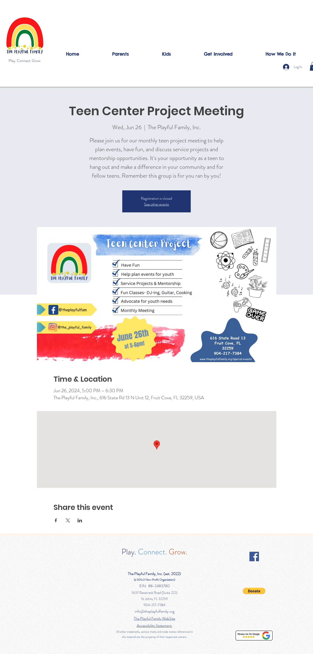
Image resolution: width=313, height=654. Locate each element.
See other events (156, 204)
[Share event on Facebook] (56, 520)
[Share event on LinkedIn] (80, 520)
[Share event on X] (68, 520)
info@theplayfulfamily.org (154, 611)
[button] (120, 53)
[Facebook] (254, 556)
